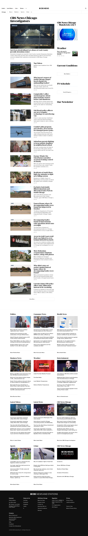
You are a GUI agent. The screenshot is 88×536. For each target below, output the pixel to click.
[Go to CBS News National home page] (44, 8)
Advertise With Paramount (15, 517)
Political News (12, 500)
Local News (10, 8)
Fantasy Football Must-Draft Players (14, 506)
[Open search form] (85, 8)
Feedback (11, 524)
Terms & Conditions (42, 508)
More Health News (61, 352)
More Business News (15, 396)
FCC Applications (56, 505)
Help (10, 522)
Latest (3, 8)
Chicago (4, 12)
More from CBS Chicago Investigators (66, 440)
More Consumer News (39, 352)
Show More (32, 299)
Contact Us (40, 504)
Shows (22, 8)
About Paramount (13, 515)
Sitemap (40, 510)
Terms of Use (69, 506)
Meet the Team (41, 500)
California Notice (70, 502)
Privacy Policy (69, 500)
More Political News (15, 352)
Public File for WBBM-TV (58, 500)
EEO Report (55, 507)
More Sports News (14, 484)
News (10, 12)
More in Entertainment (62, 396)
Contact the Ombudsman (15, 526)
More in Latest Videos (15, 440)
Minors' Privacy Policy (71, 508)
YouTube (25, 500)
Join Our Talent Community (12, 519)
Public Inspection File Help (57, 502)
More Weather (67, 73)
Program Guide (41, 502)
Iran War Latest (12, 502)
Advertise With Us (42, 506)
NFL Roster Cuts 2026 (14, 504)
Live (16, 8)
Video (27, 12)
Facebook (25, 502)
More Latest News (38, 440)
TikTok (24, 506)
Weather (16, 12)
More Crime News (38, 484)
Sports (22, 12)
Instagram (25, 504)
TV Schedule (63, 84)
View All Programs (67, 92)
